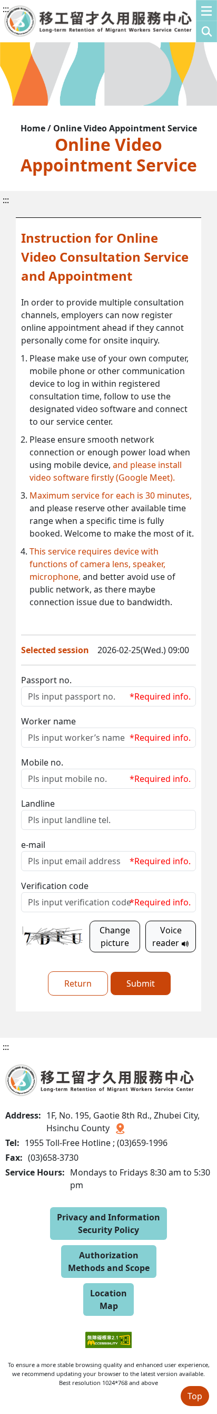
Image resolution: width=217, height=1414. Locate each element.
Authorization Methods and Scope (109, 1261)
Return (78, 983)
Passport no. (46, 680)
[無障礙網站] (108, 1332)
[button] (206, 21)
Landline (38, 803)
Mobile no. (42, 762)
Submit (140, 983)
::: (6, 9)
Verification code (54, 886)
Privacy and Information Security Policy (108, 1223)
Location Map (108, 1299)
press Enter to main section (114, 18)
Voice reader (167, 936)
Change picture (115, 936)
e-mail (33, 845)
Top (195, 1396)
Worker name (48, 721)
